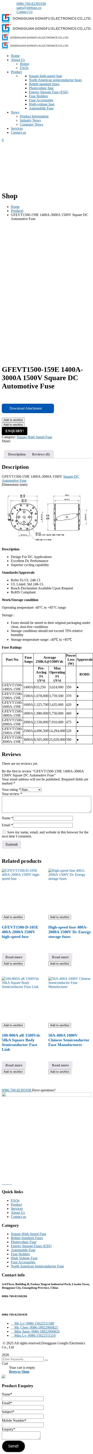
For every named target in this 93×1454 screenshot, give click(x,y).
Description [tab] (17, 454)
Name (7, 818)
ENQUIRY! (14, 431)
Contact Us (24, 12)
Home (15, 207)
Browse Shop (19, 1371)
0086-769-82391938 (31, 4)
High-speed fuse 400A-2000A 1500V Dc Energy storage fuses (69, 932)
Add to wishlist (13, 420)
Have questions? (44, 1090)
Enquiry (8, 1429)
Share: (6, 441)
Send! (13, 1446)
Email (7, 825)
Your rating (11, 789)
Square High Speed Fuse (34, 437)
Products (17, 211)
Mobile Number (14, 1420)
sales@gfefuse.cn (28, 8)
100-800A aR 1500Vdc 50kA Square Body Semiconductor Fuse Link (21, 1042)
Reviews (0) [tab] (41, 454)
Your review (12, 794)
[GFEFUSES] (46, 22)
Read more (13, 957)
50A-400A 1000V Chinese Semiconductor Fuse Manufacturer (68, 1040)
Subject (8, 1412)
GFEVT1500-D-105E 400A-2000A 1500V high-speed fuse (20, 932)
